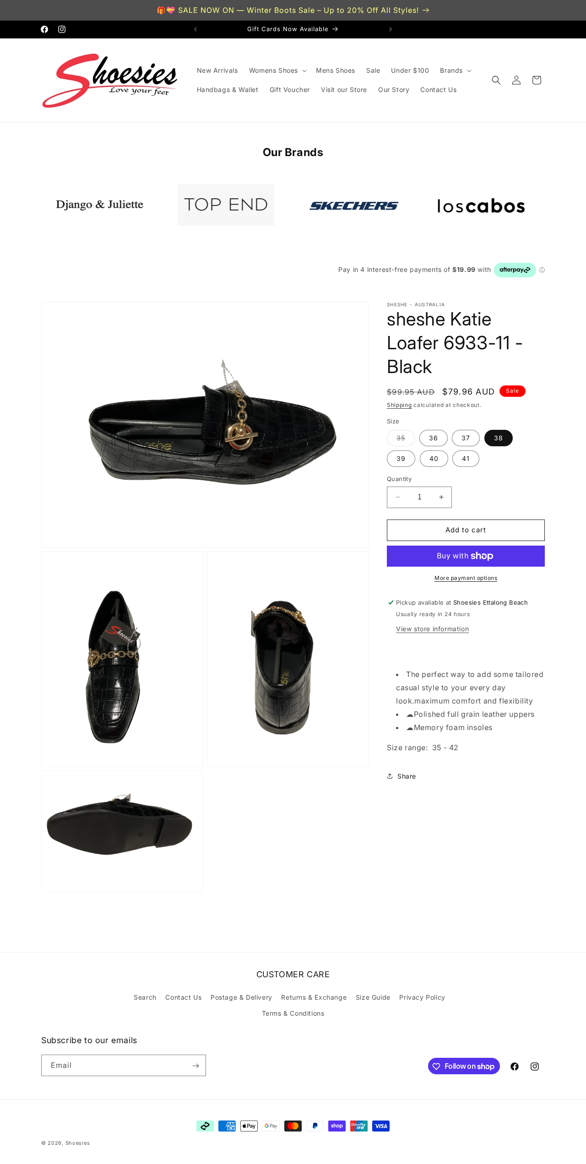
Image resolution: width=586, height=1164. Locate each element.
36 (433, 438)
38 (498, 438)
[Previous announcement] (195, 29)
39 (401, 458)
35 (405, 439)
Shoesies (77, 1143)
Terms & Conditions (293, 1013)
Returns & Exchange (314, 997)
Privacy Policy (422, 997)
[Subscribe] (195, 1066)
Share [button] (406, 776)
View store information (432, 629)
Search (145, 997)
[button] (277, 70)
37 (465, 438)
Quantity (399, 478)
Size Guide (373, 997)
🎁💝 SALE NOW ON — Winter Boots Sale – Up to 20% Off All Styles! (288, 10)
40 (434, 458)
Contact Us (183, 997)
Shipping (399, 404)
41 (466, 458)
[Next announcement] (390, 29)
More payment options (465, 577)
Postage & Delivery (241, 997)
